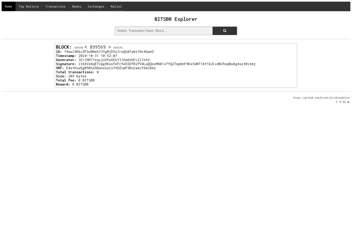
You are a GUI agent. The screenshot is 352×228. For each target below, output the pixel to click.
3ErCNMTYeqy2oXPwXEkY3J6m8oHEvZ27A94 (114, 60)
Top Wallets (29, 6)
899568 (79, 47)
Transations (55, 6)
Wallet (116, 6)
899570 (118, 47)
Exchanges (96, 6)
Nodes (76, 6)
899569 (98, 47)
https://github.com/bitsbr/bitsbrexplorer (321, 97)
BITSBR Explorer (176, 19)
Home (8, 6)
